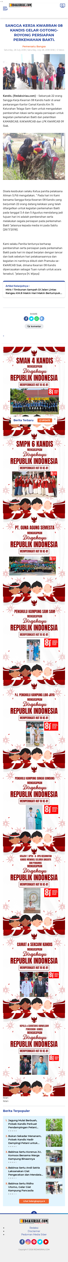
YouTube (48, 1246)
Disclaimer (34, 1231)
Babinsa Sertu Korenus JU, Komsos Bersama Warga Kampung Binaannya (24, 1155)
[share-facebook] (26, 318)
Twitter (41, 1246)
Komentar (35, 326)
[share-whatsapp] (36, 318)
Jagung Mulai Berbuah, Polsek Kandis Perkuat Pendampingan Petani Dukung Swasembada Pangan (22, 1124)
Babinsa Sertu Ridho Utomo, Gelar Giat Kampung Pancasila (21, 1187)
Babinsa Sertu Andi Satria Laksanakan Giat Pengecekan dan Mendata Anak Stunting (24, 1171)
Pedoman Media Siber (34, 1234)
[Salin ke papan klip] (42, 318)
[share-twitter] (31, 318)
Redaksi (34, 1227)
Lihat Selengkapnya (33, 1201)
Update (45, 420)
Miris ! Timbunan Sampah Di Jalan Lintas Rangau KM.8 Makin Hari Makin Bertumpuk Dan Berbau (33, 291)
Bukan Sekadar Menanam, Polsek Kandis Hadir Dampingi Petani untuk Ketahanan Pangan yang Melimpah (24, 1139)
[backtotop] (34, 1214)
